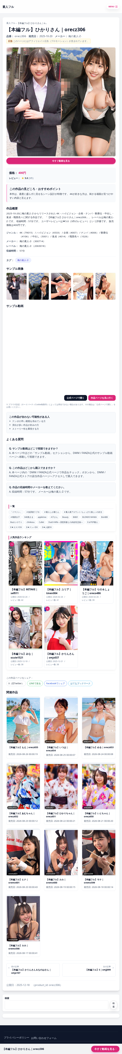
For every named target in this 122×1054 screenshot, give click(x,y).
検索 (7, 998)
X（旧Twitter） (16, 683)
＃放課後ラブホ (33, 512)
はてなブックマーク (80, 683)
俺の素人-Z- (23, 260)
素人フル (10, 22)
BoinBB (104, 517)
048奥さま (28, 517)
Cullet (41, 522)
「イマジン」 (16, 512)
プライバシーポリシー (16, 1037)
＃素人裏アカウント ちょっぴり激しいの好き (83, 512)
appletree (42, 517)
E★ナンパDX (32, 527)
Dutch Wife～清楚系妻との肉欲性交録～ (65, 522)
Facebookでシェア (55, 683)
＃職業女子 (15, 517)
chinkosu (30, 522)
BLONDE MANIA (89, 517)
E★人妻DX (47, 527)
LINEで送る (35, 683)
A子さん (54, 517)
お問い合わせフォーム (44, 1038)
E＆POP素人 (92, 522)
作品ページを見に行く (102, 397)
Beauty (65, 517)
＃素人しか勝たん (51, 512)
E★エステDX (16, 527)
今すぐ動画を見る (61, 160)
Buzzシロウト (16, 522)
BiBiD (75, 517)
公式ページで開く (76, 397)
